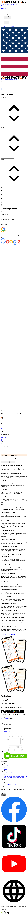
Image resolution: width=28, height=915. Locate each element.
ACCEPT (10, 718)
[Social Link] (14, 822)
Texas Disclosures (8, 781)
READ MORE (4, 718)
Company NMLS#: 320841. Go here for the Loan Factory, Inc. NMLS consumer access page (15, 776)
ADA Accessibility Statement (10, 784)
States (2, 157)
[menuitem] (7, 17)
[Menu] (1, 81)
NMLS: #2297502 (8, 772)
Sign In (2, 26)
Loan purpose (4, 97)
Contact (5, 769)
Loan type (3, 127)
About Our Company (9, 765)
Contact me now (7, 731)
